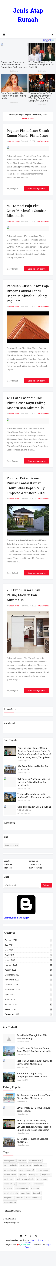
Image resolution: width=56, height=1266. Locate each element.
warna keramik (10, 1202)
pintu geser (38, 1184)
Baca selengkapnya (37, 188)
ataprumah (14, 141)
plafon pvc (35, 1188)
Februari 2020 (28, 1004)
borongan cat (9, 1160)
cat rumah (22, 1160)
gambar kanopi (10, 1170)
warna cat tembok (33, 1198)
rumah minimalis (11, 1193)
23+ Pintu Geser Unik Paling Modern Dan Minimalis (23, 595)
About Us (45, 1240)
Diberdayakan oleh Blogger (16, 917)
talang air (36, 1193)
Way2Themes (26, 1245)
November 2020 (28, 979)
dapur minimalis (11, 845)
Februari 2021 (28, 965)
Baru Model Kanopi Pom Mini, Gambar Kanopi (33, 1037)
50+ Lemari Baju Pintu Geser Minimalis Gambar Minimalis (26, 211)
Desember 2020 (28, 975)
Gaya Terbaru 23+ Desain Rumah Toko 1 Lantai (34, 808)
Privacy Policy (35, 1240)
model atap (8, 1179)
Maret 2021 (28, 960)
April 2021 (28, 955)
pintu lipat (8, 1188)
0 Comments (43, 141)
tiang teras (8, 1198)
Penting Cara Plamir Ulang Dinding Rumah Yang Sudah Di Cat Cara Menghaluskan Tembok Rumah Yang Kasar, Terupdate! (34, 753)
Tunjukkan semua (28, 118)
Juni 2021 (28, 945)
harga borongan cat (26, 1170)
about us (7, 861)
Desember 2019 (28, 1014)
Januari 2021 (28, 970)
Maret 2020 (28, 999)
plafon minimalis (21, 1188)
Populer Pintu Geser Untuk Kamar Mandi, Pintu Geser (28, 133)
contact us (33, 861)
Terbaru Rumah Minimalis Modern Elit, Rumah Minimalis (34, 796)
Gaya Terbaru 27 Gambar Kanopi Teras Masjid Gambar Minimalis (34, 1050)
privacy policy (35, 864)
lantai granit (34, 1174)
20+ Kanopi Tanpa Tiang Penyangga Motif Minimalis (32, 1075)
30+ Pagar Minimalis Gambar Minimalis (33, 768)
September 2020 (28, 989)
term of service (35, 868)
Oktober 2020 (28, 984)
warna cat (19, 1198)
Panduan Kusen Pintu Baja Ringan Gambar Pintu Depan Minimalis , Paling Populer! (28, 293)
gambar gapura (40, 1165)
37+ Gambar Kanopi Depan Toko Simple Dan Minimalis (33, 1097)
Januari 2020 (28, 1009)
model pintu (42, 1179)
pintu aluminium (24, 1184)
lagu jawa (22, 1174)
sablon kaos (25, 1193)
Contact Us (28, 1242)
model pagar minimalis (25, 1179)
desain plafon (25, 1165)
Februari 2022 (28, 940)
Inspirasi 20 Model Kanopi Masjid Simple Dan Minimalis (34, 1062)
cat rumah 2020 (35, 1160)
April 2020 (28, 994)
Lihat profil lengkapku (11, 1222)
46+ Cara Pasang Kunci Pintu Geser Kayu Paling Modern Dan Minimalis (26, 403)
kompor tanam (10, 1174)
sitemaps (8, 868)
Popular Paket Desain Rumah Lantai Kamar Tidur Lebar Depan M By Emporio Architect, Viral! (26, 485)
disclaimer (8, 864)
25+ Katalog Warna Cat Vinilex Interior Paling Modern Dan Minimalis (33, 782)
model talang (9, 1184)
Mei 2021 (28, 950)
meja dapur (46, 1174)
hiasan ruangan (43, 1170)
